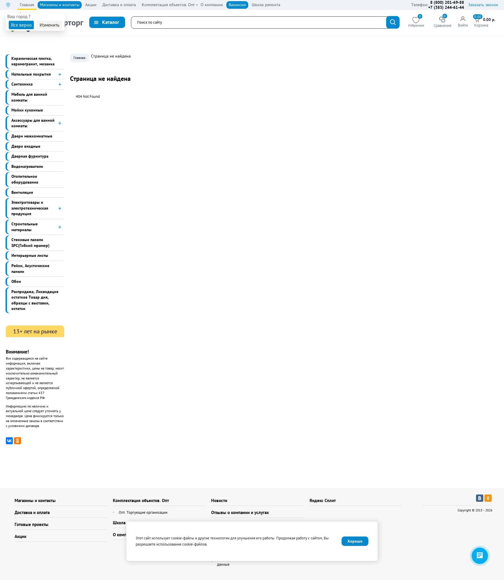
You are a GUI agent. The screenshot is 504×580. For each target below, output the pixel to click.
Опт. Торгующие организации (143, 512)
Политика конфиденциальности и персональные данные (257, 561)
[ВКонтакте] (9, 440)
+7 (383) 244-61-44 (446, 7)
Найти (392, 22)
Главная (79, 57)
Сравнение (443, 22)
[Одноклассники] (17, 440)
